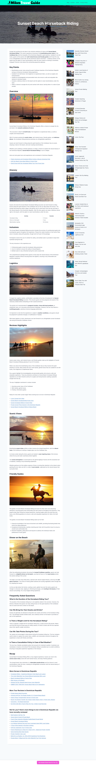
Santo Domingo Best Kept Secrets (20, 731)
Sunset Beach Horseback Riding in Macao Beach (23, 407)
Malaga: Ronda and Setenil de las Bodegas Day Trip (81, 120)
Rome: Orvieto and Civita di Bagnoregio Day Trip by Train (81, 167)
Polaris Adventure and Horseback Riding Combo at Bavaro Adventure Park (30, 159)
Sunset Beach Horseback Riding (19, 721)
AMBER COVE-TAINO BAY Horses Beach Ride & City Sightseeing (28, 684)
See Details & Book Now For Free (47, 762)
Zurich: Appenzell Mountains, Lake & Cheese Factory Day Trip (81, 158)
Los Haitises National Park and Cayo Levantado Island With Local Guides (30, 723)
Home (77, 2)
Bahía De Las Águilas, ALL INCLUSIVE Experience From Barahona (28, 736)
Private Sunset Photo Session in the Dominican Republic (25, 404)
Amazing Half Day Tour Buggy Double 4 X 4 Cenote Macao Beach (28, 695)
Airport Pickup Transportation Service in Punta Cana (24, 697)
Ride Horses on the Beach (17, 680)
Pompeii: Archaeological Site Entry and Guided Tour (81, 273)
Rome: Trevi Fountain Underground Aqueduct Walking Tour (81, 148)
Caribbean (31, 26)
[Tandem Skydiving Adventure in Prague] (70, 101)
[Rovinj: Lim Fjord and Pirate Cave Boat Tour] (70, 197)
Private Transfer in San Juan (18, 734)
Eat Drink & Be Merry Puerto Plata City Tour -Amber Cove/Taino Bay (28, 703)
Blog (68, 2)
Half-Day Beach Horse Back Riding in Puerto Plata (24, 161)
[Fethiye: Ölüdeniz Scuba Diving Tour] (70, 187)
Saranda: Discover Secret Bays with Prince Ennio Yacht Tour (81, 53)
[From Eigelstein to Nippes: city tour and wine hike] (70, 245)
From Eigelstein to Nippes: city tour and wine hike (80, 244)
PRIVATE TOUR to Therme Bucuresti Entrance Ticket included (81, 215)
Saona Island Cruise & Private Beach (20, 717)
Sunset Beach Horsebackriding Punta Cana (22, 400)
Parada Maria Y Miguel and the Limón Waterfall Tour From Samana (28, 738)
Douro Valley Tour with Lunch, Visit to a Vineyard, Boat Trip (81, 282)
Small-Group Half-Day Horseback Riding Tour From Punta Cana (27, 163)
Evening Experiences (50, 26)
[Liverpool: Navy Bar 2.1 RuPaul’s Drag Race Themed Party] (70, 63)
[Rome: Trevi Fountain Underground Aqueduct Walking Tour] (70, 149)
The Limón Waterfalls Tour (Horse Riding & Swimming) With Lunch (28, 676)
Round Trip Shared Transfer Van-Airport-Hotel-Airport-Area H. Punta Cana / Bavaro (33, 699)
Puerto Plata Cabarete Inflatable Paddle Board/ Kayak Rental (27, 719)
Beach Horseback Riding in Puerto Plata (21, 678)
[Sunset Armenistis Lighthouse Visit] (70, 235)
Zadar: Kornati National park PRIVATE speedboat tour (81, 263)
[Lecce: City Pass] (70, 140)
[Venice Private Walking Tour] (70, 92)
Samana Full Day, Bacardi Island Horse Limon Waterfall (25, 682)
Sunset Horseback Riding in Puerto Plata (21, 402)
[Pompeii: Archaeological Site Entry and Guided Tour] (70, 273)
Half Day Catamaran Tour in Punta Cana (21, 727)
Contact (72, 2)
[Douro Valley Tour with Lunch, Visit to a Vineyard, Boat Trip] (70, 283)
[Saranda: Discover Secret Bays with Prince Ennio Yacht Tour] (70, 54)
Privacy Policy (84, 2)
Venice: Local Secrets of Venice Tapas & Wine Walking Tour (81, 72)
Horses (58, 26)
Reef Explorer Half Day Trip (18, 715)
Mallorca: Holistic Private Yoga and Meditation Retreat (81, 129)
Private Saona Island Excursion (19, 693)
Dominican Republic (39, 26)
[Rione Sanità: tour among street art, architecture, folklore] (70, 82)
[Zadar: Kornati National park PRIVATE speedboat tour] (70, 264)
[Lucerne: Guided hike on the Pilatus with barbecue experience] (70, 207)
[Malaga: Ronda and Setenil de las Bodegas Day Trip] (70, 120)
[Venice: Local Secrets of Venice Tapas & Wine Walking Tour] (70, 73)
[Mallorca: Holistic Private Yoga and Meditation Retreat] (70, 130)
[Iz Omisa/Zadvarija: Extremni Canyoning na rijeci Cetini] (70, 111)
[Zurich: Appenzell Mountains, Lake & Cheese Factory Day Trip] (70, 159)
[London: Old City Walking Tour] (70, 178)
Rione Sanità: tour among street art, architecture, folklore (81, 81)
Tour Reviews (64, 26)
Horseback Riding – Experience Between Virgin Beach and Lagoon (28, 674)
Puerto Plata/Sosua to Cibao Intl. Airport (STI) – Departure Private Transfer (30, 729)
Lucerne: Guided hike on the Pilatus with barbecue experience (81, 206)
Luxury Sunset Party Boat (17, 398)
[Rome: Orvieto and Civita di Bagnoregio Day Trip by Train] (70, 168)
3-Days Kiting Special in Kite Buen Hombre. (22, 725)
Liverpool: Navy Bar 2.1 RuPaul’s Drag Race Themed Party (81, 62)
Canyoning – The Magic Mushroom (20, 701)
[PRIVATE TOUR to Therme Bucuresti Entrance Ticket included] (70, 216)
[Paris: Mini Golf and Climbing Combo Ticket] (70, 254)
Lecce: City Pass (79, 137)
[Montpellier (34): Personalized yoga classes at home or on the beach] (70, 226)
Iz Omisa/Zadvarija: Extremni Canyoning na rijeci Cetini (81, 110)
